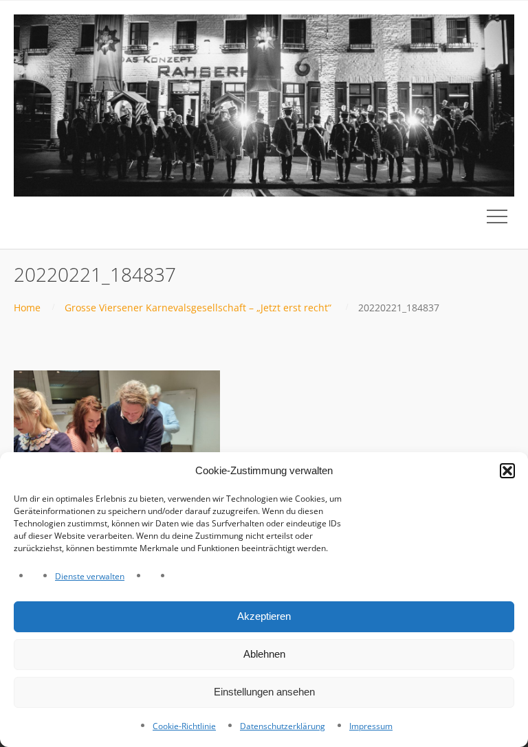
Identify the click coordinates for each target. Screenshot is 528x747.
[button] (507, 471)
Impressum (371, 726)
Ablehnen (264, 654)
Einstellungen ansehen (264, 692)
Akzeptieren (264, 616)
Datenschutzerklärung (282, 726)
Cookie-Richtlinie (184, 726)
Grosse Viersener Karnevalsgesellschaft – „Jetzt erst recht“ (198, 307)
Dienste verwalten (89, 576)
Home (27, 307)
